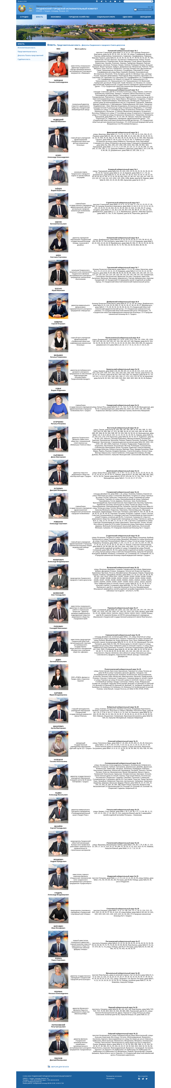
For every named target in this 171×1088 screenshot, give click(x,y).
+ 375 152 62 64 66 (35, 1080)
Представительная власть (27, 51)
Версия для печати (60, 1067)
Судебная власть (24, 59)
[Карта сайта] (110, 1)
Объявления (110, 1078)
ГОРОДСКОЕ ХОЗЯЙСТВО (79, 17)
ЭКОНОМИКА (56, 17)
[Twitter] (146, 1079)
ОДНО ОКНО (127, 17)
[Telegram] (101, 1)
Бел (152, 7)
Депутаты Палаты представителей (30, 55)
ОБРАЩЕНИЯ (145, 17)
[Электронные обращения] (115, 1)
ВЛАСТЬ (21, 44)
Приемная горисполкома (145, 9)
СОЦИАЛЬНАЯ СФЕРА (106, 17)
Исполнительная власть (26, 48)
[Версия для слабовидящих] (119, 1)
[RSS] (106, 1)
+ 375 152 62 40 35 (53, 1080)
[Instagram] (97, 1)
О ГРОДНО (24, 17)
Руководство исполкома (114, 1076)
